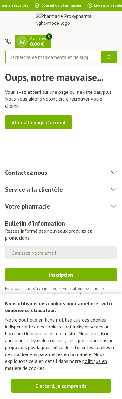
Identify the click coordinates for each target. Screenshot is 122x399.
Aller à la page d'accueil (38, 122)
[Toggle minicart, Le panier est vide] (22, 41)
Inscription (61, 275)
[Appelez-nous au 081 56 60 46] (8, 41)
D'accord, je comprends (61, 386)
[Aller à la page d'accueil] (67, 22)
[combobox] (53, 57)
